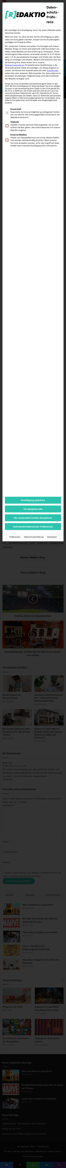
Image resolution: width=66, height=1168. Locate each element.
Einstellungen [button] (52, 70)
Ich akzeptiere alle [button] (33, 509)
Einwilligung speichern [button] (33, 500)
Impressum (52, 537)
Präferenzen (14, 537)
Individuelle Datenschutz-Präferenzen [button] (33, 526)
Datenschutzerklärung (14, 65)
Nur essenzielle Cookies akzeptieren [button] (33, 517)
